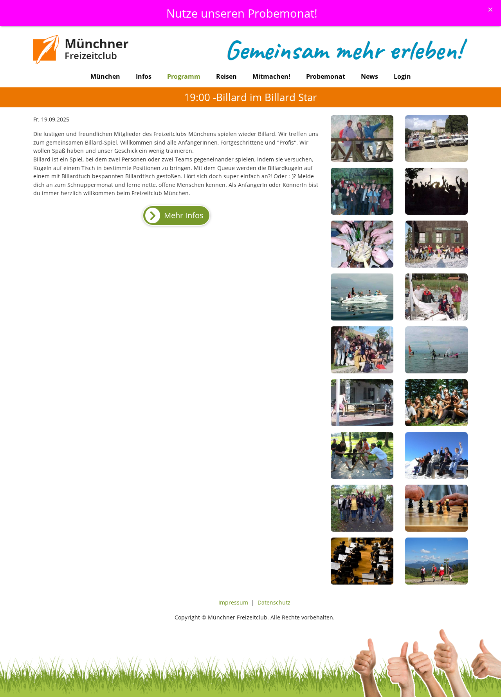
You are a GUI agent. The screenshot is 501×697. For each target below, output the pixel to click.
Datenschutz (274, 602)
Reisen (226, 76)
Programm (183, 76)
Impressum (233, 602)
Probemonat (325, 76)
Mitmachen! (271, 76)
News (369, 76)
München (105, 76)
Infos (143, 76)
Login (402, 76)
